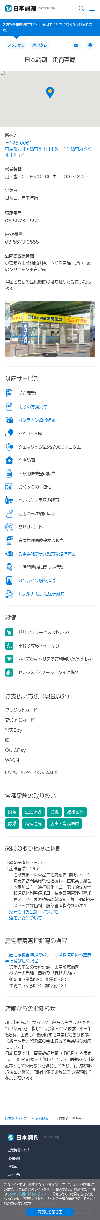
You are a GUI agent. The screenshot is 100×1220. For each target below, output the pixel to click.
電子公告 (14, 1174)
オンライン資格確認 (36, 420)
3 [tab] (51, 354)
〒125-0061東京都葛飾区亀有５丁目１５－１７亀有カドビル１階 (48, 149)
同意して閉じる (50, 1212)
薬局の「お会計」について (33, 912)
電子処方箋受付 (32, 407)
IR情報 (12, 1166)
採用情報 (14, 1158)
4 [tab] (53, 354)
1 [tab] (47, 354)
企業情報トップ (18, 1150)
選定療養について (25, 918)
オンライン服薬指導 (36, 580)
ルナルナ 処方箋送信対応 (41, 594)
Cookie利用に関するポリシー (28, 1194)
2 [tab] (49, 354)
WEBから (39, 45)
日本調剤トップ (16, 1118)
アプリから (16, 45)
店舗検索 (42, 1118)
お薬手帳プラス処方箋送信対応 (47, 554)
